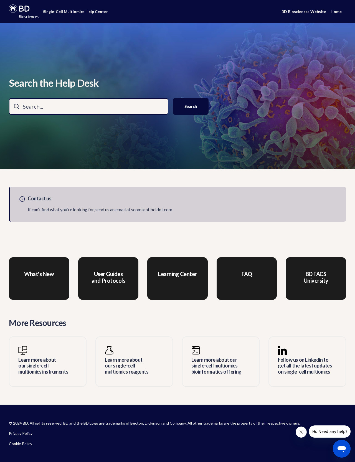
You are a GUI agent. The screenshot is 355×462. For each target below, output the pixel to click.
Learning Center (177, 273)
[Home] (24, 11)
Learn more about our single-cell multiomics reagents (126, 366)
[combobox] (88, 106)
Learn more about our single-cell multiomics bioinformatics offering (216, 366)
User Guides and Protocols (108, 277)
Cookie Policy (20, 443)
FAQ (247, 273)
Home (336, 11)
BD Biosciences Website (304, 11)
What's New (39, 273)
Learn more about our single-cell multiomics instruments (43, 366)
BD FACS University (316, 277)
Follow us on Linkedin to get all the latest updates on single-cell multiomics (305, 366)
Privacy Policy (20, 433)
